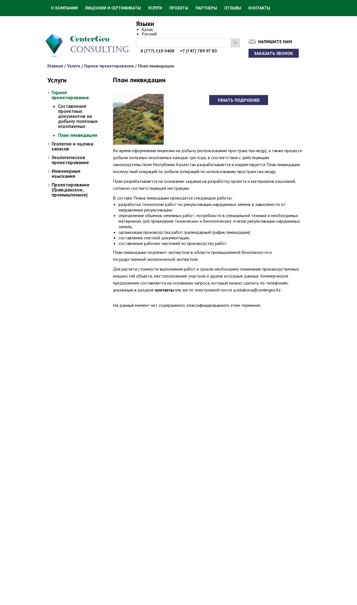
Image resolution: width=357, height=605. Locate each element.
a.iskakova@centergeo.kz (257, 290)
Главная (55, 66)
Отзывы (232, 8)
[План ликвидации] (138, 144)
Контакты (259, 8)
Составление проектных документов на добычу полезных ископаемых (78, 116)
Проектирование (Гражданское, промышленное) (71, 189)
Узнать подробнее (239, 100)
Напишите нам (275, 41)
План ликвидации (77, 135)
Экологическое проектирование (70, 160)
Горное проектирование (109, 66)
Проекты (178, 8)
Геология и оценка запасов (72, 146)
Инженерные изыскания (66, 174)
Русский (149, 34)
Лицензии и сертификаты (113, 8)
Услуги (155, 8)
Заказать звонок (273, 53)
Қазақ (147, 29)
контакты (164, 290)
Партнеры (206, 8)
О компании (64, 8)
